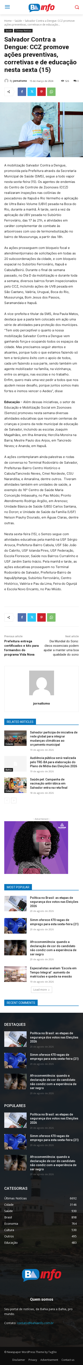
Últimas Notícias (23, 30)
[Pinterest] (41, 92)
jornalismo (20, 80)
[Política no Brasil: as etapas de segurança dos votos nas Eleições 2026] (15, 903)
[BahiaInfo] (41, 8)
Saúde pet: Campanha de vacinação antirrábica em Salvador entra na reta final (48, 783)
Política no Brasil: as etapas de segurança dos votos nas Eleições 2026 (54, 902)
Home (8, 21)
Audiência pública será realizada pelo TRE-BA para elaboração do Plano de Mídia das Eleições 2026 (53, 762)
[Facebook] (22, 92)
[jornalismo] (7, 81)
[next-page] (13, 800)
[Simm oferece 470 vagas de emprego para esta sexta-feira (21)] (15, 926)
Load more (40, 989)
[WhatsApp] (51, 92)
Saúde (18, 21)
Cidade (9, 744)
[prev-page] (7, 800)
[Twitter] (31, 92)
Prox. (9, 846)
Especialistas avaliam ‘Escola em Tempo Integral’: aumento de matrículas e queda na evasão (53, 972)
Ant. (63, 846)
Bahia (9, 769)
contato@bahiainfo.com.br (35, 1323)
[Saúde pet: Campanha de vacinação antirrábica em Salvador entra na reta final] (15, 785)
